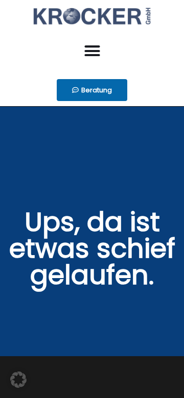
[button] (92, 51)
